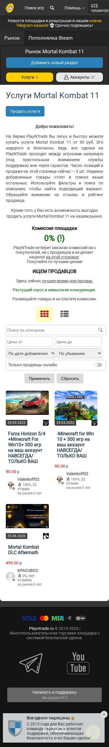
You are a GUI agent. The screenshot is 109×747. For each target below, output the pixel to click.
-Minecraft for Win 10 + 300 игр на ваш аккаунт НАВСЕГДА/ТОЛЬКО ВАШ (75, 445)
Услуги (29, 77)
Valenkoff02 (28, 479)
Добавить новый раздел (54, 62)
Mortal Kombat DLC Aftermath (23, 549)
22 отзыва (27, 487)
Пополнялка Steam (50, 38)
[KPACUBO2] (10, 577)
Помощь (73, 8)
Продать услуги (25, 111)
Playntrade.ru (41, 628)
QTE (94, 5)
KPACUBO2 (27, 570)
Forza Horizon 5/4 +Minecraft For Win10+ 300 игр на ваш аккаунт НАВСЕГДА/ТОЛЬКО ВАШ (26, 447)
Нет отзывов (26, 578)
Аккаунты (82, 77)
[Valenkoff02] (10, 486)
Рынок (12, 38)
